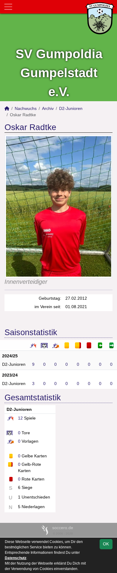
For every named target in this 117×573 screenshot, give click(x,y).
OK (106, 543)
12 (20, 418)
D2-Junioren (70, 108)
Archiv (48, 108)
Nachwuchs (26, 108)
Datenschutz (15, 558)
